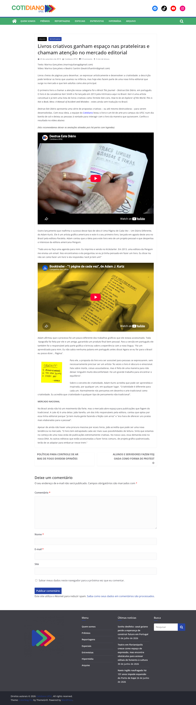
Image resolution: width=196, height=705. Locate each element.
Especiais (80, 21)
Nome (39, 534)
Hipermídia (115, 21)
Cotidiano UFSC (71, 59)
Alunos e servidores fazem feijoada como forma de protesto (133, 459)
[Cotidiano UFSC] (14, 21)
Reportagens (62, 21)
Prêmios (45, 21)
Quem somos (28, 21)
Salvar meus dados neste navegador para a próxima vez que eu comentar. (81, 580)
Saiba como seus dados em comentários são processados (120, 596)
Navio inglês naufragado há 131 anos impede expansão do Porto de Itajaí (132, 674)
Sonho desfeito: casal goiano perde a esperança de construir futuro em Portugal (133, 630)
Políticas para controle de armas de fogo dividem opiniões (57, 456)
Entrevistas (97, 21)
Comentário (42, 492)
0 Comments (86, 59)
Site (37, 564)
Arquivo (131, 21)
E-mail (39, 549)
